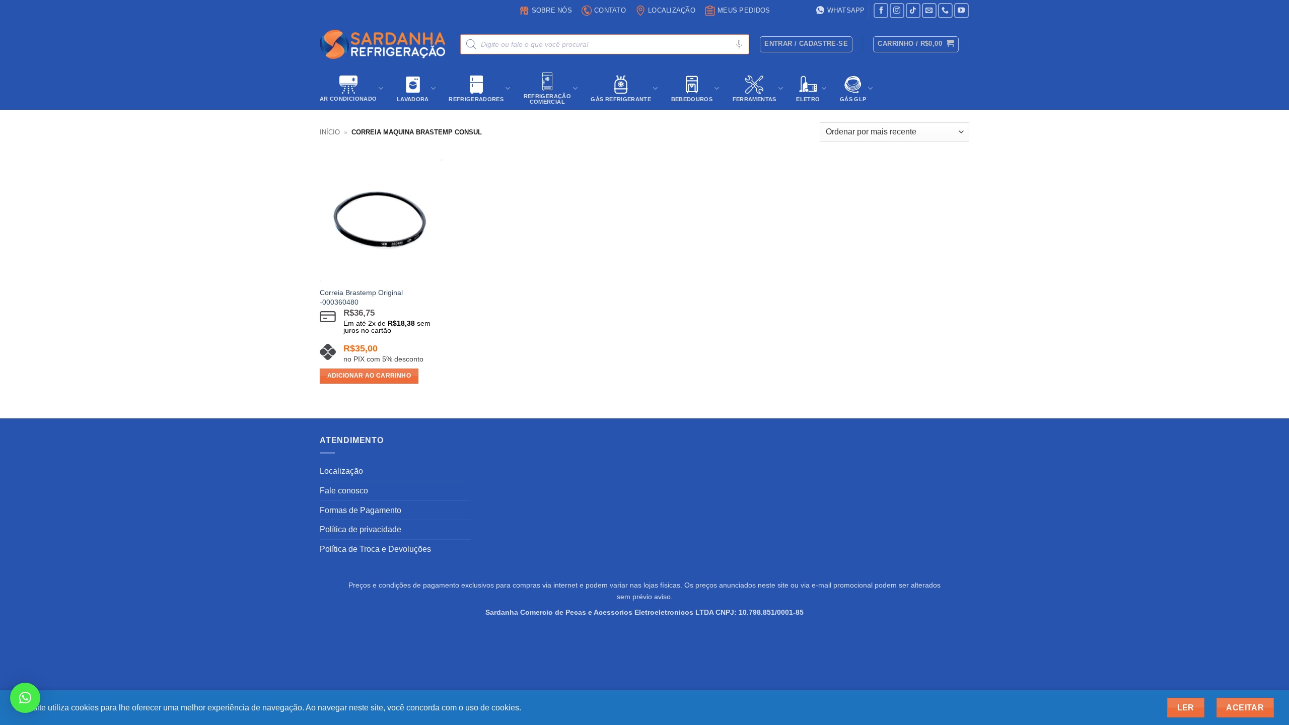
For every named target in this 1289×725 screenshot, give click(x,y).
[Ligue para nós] (945, 10)
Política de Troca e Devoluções (375, 549)
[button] (915, 44)
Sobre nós (552, 10)
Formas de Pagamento (360, 510)
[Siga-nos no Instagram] (897, 10)
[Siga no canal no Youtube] (961, 10)
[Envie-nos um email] (929, 10)
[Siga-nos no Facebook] (881, 10)
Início (330, 132)
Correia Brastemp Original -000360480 (361, 297)
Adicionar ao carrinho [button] (369, 376)
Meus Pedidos (744, 10)
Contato (610, 10)
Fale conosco (344, 490)
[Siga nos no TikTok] (913, 10)
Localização (671, 10)
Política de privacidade (360, 529)
